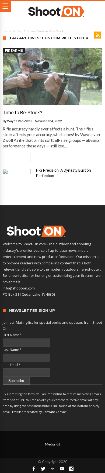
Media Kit (52, 444)
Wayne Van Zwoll (19, 121)
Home (7, 31)
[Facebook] (33, 468)
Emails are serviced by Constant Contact (39, 412)
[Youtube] (62, 468)
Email (12, 364)
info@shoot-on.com (19, 288)
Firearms (14, 51)
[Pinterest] (52, 468)
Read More (14, 157)
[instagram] (71, 468)
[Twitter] (43, 468)
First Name (12, 335)
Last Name (12, 349)
